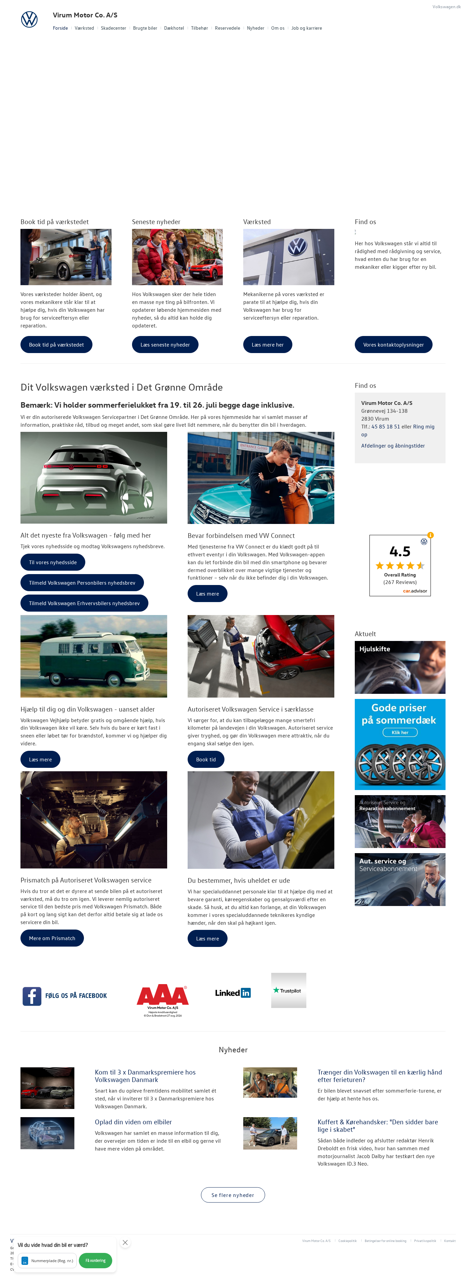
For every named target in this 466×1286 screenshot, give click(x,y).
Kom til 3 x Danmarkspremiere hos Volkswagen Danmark (145, 1075)
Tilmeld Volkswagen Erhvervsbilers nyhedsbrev (84, 603)
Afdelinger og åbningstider (393, 445)
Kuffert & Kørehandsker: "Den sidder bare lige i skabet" (378, 1125)
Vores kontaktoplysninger (393, 344)
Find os (365, 221)
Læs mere (207, 593)
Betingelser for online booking (385, 1240)
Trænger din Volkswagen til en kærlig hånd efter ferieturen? (380, 1075)
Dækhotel (174, 28)
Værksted (84, 28)
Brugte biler (145, 28)
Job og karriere (306, 28)
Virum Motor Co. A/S (85, 15)
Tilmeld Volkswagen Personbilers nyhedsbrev (82, 582)
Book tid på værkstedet (54, 221)
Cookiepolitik (347, 1240)
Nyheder (255, 28)
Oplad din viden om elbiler (133, 1121)
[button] (65, 1254)
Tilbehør (199, 28)
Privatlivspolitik (425, 1240)
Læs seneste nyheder (165, 344)
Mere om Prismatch (52, 938)
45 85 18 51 (386, 426)
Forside (60, 28)
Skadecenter (113, 28)
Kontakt (450, 1240)
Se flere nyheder (233, 1195)
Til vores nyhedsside (53, 562)
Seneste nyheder (156, 221)
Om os (278, 28)
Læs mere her (268, 344)
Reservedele (227, 28)
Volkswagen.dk (447, 6)
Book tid (206, 759)
